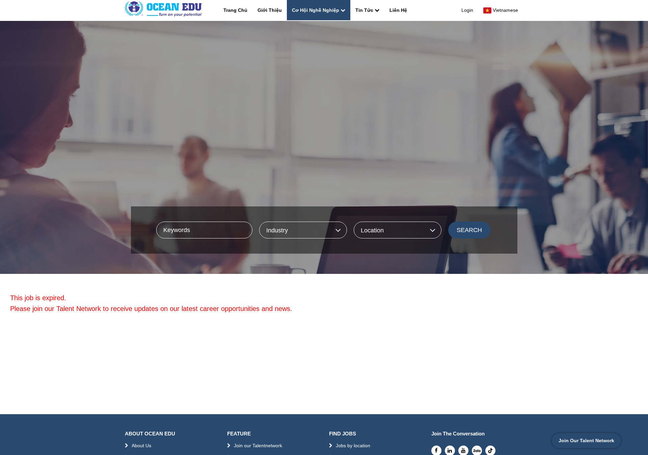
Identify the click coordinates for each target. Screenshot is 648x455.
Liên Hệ (398, 10)
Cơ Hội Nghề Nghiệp (315, 10)
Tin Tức (364, 10)
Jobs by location (353, 445)
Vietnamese (505, 10)
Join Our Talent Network (586, 440)
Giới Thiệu (270, 10)
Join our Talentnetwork (258, 445)
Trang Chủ (235, 10)
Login (467, 10)
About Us (141, 445)
